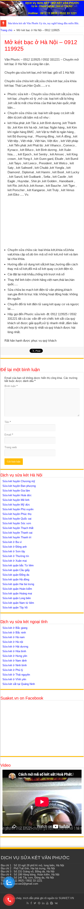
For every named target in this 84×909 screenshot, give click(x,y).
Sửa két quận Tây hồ (15, 607)
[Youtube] (47, 903)
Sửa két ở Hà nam (13, 637)
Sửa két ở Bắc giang (14, 627)
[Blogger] (51, 903)
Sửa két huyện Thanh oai (17, 532)
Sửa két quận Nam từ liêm (18, 602)
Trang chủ (6, 30)
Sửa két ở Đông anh (14, 546)
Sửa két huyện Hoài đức (17, 495)
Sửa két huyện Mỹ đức (16, 504)
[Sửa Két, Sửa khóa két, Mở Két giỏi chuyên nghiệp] (42, 8)
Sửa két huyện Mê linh (15, 499)
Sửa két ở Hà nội (12, 641)
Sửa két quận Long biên (16, 598)
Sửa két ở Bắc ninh (14, 632)
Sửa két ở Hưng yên (14, 655)
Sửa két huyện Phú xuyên (17, 509)
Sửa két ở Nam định (14, 660)
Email (8, 434)
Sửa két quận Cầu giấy (16, 570)
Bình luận (11, 386)
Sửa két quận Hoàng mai (17, 593)
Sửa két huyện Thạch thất (17, 528)
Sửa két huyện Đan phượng (19, 485)
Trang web (10, 447)
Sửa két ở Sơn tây (13, 551)
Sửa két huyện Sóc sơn (16, 523)
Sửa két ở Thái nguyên (16, 674)
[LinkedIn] (43, 903)
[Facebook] (31, 903)
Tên (7, 422)
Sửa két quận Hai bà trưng (18, 584)
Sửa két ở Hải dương (15, 646)
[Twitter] (35, 903)
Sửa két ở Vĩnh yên (14, 679)
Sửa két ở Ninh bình (14, 665)
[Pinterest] (39, 903)
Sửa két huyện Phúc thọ (16, 514)
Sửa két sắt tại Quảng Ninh (18, 684)
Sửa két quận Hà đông (15, 579)
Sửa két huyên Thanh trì (16, 537)
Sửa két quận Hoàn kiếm (17, 588)
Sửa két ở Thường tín (15, 556)
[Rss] (27, 903)
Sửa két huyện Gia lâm (16, 490)
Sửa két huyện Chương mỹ (18, 481)
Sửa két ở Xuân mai (14, 560)
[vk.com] (56, 903)
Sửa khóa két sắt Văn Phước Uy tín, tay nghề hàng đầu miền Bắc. (43, 23)
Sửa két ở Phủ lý (12, 669)
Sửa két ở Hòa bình (14, 651)
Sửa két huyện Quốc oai (16, 518)
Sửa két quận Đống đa (15, 574)
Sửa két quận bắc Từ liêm (18, 565)
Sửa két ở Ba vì (12, 542)
